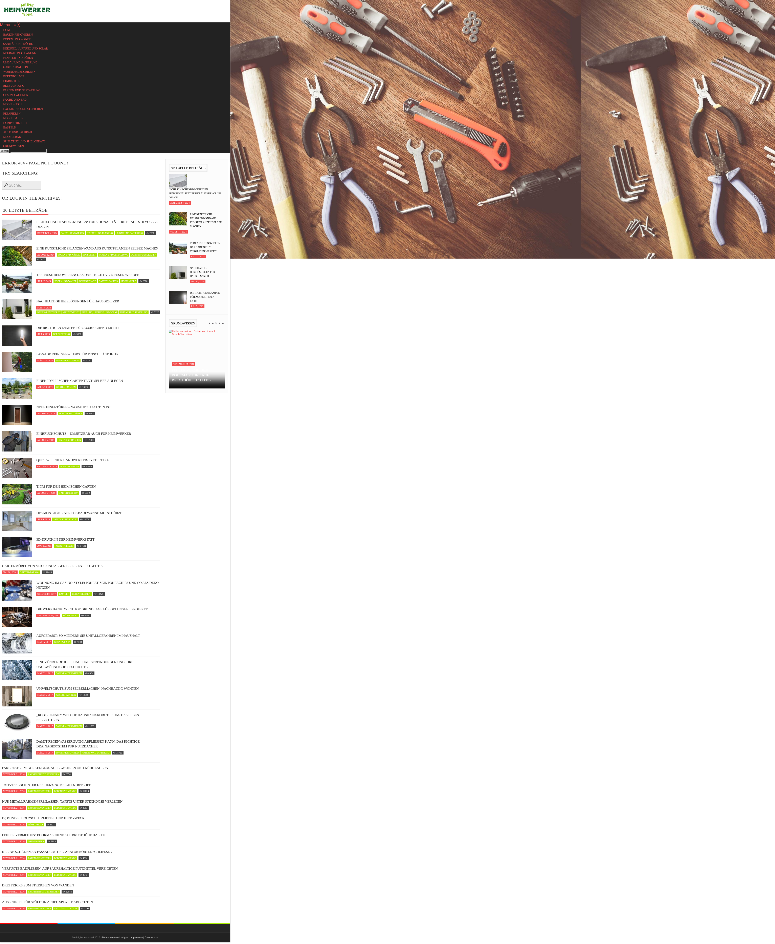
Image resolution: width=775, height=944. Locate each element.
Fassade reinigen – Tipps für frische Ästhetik (77, 354)
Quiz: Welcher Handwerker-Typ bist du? (73, 460)
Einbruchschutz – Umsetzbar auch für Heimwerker (83, 434)
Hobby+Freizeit (69, 466)
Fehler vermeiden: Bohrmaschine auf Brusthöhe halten (54, 835)
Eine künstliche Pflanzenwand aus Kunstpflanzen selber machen (97, 248)
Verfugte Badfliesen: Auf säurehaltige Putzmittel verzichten (60, 868)
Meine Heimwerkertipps (115, 937)
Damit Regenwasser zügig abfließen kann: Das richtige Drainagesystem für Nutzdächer (88, 744)
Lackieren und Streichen (43, 774)
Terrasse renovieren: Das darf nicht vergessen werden (87, 275)
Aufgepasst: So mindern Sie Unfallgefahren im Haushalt (88, 636)
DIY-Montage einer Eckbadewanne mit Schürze (79, 513)
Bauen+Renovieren (72, 233)
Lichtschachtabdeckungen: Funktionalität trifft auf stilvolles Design (96, 224)
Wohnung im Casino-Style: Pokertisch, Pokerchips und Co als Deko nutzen (97, 585)
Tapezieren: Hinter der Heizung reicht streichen (46, 785)
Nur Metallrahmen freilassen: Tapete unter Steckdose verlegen (62, 801)
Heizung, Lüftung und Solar (99, 312)
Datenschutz (151, 937)
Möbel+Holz (128, 281)
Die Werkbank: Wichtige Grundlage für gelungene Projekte (92, 609)
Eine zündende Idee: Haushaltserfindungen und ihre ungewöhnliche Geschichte (84, 664)
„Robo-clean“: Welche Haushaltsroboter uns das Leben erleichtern (87, 717)
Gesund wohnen (66, 695)
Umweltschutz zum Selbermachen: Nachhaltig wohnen (87, 688)
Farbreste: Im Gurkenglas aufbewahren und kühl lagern (55, 768)
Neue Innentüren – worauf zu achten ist (73, 407)
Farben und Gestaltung (113, 255)
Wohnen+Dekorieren (143, 255)
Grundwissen (71, 312)
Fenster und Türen (70, 413)
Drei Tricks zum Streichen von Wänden (38, 885)
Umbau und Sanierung (129, 233)
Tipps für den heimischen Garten (66, 486)
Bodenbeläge (87, 281)
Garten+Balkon (108, 281)
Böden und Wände (69, 255)
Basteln (64, 594)
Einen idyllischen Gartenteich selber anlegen (79, 381)
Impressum (137, 937)
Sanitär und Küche (65, 519)
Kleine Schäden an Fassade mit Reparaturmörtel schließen (57, 852)
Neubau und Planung (100, 233)
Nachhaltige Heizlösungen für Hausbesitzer (77, 301)
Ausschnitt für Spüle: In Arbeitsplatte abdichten (47, 902)
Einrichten (89, 255)
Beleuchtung (61, 334)
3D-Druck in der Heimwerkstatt (65, 539)
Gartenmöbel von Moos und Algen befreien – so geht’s (52, 566)
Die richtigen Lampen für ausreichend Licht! (77, 328)
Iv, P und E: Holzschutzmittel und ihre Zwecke (44, 818)
